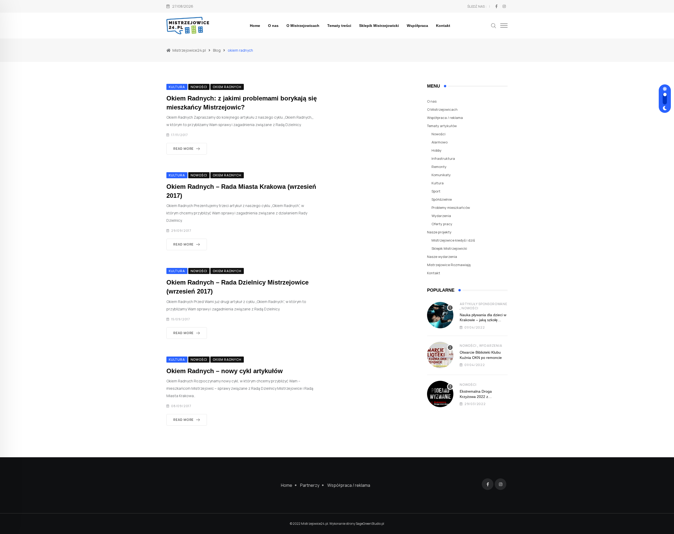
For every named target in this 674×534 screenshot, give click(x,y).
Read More (183, 148)
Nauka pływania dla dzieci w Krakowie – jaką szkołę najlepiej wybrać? (483, 320)
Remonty (439, 166)
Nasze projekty (439, 232)
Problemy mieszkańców (451, 207)
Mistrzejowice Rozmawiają (448, 264)
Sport (436, 191)
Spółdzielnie (442, 199)
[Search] (493, 25)
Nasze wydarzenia (442, 256)
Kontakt (443, 25)
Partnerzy (309, 485)
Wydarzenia (441, 215)
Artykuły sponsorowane (483, 304)
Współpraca (417, 25)
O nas (273, 25)
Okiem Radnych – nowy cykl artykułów (224, 370)
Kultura (438, 183)
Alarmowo (440, 142)
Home (255, 25)
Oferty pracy (442, 224)
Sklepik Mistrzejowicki (379, 25)
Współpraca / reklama (445, 117)
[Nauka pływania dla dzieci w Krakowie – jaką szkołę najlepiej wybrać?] (440, 315)
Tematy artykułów (442, 125)
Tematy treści (339, 25)
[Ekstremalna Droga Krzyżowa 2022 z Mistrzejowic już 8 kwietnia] (440, 394)
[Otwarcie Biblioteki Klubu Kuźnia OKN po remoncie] (440, 355)
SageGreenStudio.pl (370, 523)
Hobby (437, 150)
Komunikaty (441, 174)
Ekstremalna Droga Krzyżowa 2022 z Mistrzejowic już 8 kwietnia (481, 396)
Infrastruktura (443, 158)
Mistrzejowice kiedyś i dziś (453, 240)
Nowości (438, 134)
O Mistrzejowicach (302, 25)
